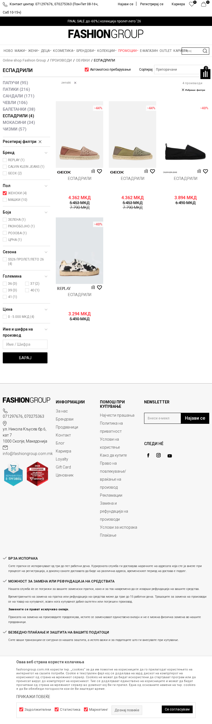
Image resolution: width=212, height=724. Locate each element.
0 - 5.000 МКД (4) (21, 317)
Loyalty (62, 459)
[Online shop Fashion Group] (106, 34)
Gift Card (63, 467)
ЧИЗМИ (14, 129)
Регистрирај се (151, 4)
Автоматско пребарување (110, 69)
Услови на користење (110, 443)
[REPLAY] (64, 288)
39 (12, 290)
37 (34, 283)
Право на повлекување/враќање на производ (113, 475)
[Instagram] (158, 455)
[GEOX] (64, 172)
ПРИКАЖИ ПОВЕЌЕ (33, 696)
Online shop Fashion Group (24, 60)
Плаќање (108, 535)
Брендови (64, 419)
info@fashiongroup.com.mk (28, 453)
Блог (60, 443)
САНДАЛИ (19, 96)
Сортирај (146, 69)
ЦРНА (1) (15, 240)
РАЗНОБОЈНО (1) (21, 226)
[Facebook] (148, 455)
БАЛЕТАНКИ (19, 109)
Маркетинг (98, 709)
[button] (195, 51)
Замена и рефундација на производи (114, 511)
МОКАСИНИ (19, 122)
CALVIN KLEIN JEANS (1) (26, 167)
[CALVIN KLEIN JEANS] (170, 172)
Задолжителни (38, 709)
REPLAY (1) (16, 160)
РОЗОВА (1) (17, 233)
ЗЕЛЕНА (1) (17, 220)
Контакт (63, 435)
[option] (106, 21)
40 (34, 290)
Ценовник (64, 475)
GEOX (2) (15, 173)
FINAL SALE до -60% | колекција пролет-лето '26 (104, 21)
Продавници (67, 427)
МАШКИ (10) (17, 200)
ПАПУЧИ (15, 82)
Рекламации (111, 495)
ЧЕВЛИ (15, 102)
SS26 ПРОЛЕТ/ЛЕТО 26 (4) (26, 261)
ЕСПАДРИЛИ (18, 115)
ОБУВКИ (83, 60)
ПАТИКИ (16, 89)
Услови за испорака (118, 527)
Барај (25, 358)
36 (12, 283)
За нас (62, 411)
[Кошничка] (205, 5)
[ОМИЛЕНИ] (191, 5)
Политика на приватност (111, 427)
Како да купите (113, 455)
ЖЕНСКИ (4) (17, 193)
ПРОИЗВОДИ (61, 60)
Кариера (63, 451)
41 (12, 297)
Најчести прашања (117, 415)
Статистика (70, 709)
